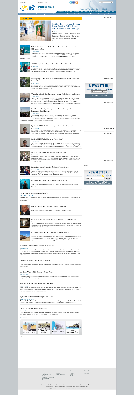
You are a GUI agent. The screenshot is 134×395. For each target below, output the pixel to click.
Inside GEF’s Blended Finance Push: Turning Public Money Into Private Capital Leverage (66, 26)
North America (106, 11)
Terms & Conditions (81, 388)
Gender (110, 14)
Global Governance (79, 14)
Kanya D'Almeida (36, 154)
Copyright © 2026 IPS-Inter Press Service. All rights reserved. (62, 388)
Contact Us (73, 370)
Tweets (86, 165)
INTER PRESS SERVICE (45, 7)
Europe (70, 11)
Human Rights (67, 14)
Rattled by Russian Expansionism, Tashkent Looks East (48, 206)
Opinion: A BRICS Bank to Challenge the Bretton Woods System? (52, 126)
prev (21, 327)
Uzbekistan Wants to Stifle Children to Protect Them (36, 272)
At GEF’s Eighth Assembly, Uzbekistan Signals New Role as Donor (52, 64)
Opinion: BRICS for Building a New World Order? (47, 139)
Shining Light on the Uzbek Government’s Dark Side (36, 283)
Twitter (85, 372)
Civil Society (101, 14)
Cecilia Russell (36, 51)
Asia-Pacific (65, 11)
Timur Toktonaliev (33, 195)
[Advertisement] (99, 48)
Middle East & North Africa (95, 11)
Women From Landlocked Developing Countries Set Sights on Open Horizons (55, 94)
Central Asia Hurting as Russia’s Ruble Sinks (34, 193)
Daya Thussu (36, 128)
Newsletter (58, 370)
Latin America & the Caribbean (81, 11)
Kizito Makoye (57, 31)
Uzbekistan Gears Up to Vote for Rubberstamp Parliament (49, 180)
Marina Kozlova (24, 286)
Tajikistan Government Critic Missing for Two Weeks (36, 297)
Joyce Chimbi (36, 96)
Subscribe (58, 373)
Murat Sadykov (36, 221)
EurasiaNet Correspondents (39, 169)
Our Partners (73, 372)
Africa (59, 11)
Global (112, 11)
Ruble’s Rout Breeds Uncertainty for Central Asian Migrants (49, 167)
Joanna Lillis (35, 182)
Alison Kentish (36, 83)
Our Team (72, 375)
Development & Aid (31, 14)
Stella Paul (35, 66)
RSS (57, 372)
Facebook (86, 373)
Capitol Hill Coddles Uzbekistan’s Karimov (33, 308)
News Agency (41, 9)
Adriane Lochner (36, 235)
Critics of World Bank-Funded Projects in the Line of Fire (49, 152)
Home (21, 14)
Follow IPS (86, 370)
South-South (91, 14)
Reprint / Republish (60, 374)
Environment (56, 14)
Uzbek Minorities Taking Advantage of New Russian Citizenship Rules (53, 219)
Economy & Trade (45, 14)
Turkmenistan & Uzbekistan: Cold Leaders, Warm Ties (37, 245)
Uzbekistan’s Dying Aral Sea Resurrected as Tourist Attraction (50, 232)
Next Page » (23, 317)
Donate (72, 373)
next (80, 327)
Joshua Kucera (24, 310)
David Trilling (24, 195)
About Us (72, 374)
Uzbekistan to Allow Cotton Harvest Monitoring (35, 260)
